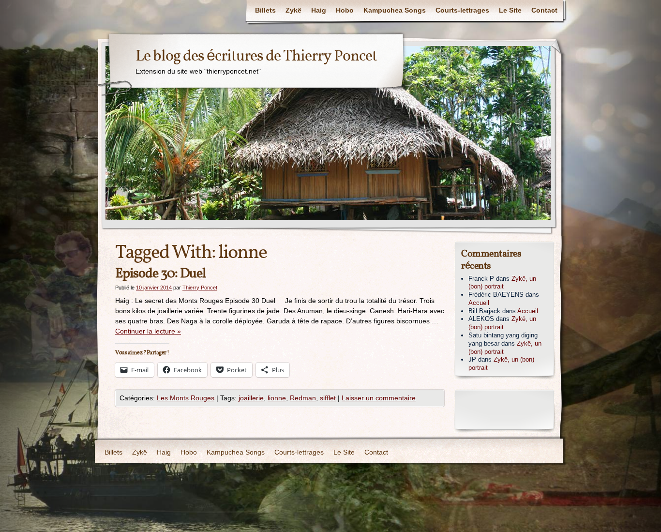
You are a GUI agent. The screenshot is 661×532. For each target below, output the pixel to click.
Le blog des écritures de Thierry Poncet (256, 56)
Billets (265, 10)
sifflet (328, 398)
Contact (544, 10)
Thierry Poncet (199, 287)
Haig (318, 10)
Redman (303, 398)
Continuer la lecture (148, 331)
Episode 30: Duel (160, 273)
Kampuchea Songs (394, 10)
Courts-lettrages (462, 10)
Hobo (345, 10)
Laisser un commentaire (379, 398)
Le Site (510, 10)
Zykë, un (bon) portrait (502, 282)
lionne (277, 398)
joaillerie (251, 398)
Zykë (293, 10)
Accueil (478, 302)
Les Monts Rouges (185, 398)
